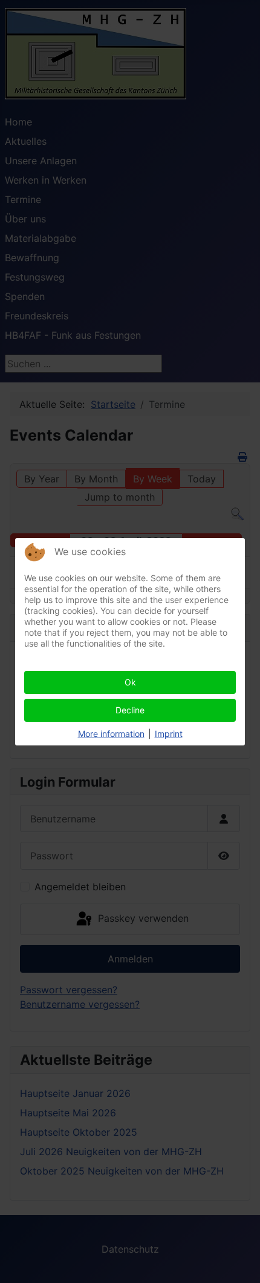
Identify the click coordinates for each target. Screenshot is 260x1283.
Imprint (169, 733)
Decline (130, 710)
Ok (130, 682)
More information (111, 733)
